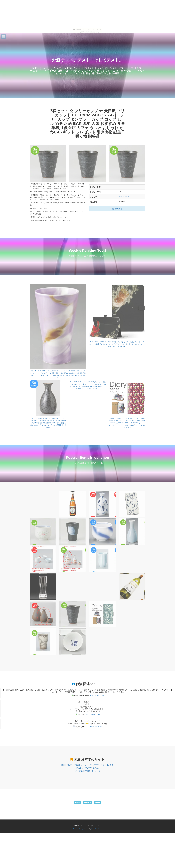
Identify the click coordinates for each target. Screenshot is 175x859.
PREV (78, 803)
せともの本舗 (124, 196)
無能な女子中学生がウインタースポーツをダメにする (87, 764)
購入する (118, 208)
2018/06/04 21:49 (92, 714)
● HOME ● (87, 803)
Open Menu (3, 36)
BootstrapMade (96, 829)
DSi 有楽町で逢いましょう (87, 771)
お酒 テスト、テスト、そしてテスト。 (87, 59)
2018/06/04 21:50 (96, 695)
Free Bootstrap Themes (81, 829)
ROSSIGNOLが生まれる (87, 767)
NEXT (97, 803)
